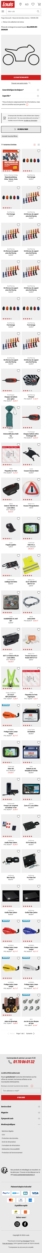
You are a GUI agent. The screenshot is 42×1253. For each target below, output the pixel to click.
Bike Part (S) (11, 877)
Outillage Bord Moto (11, 582)
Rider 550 (11, 768)
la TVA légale (25, 1241)
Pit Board (31, 397)
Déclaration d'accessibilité (11, 1149)
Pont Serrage (31, 177)
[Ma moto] (26, 4)
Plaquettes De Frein (11, 471)
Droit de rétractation (9, 1142)
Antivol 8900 (31, 619)
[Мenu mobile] (2, 11)
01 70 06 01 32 (23, 1062)
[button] (38, 11)
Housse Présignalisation (31, 506)
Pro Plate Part (31, 877)
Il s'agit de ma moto (21, 77)
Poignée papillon (11, 545)
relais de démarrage (11, 1021)
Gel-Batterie (31, 731)
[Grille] (34, 144)
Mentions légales (7, 1131)
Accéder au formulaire (30, 120)
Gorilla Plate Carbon (11, 842)
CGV (3, 1135)
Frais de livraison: (7, 1243)
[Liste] (38, 144)
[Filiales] (20, 4)
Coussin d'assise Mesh (31, 471)
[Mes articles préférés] (33, 4)
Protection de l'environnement (12, 1153)
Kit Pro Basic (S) (31, 842)
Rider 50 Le (31, 545)
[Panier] (39, 4)
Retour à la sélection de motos (13, 22)
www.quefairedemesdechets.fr (24, 1175)
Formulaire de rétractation (11, 1145)
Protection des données (10, 1138)
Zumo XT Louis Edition (31, 805)
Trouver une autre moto (19, 83)
